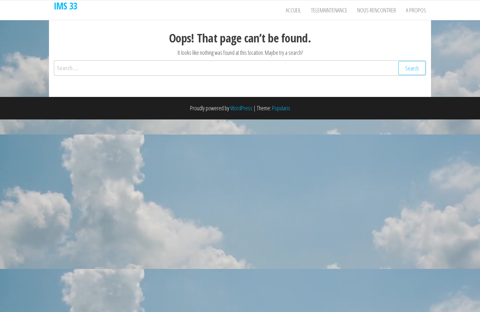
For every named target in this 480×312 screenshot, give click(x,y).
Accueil (293, 10)
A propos (416, 10)
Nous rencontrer (376, 10)
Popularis (281, 108)
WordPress (241, 108)
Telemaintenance (329, 10)
